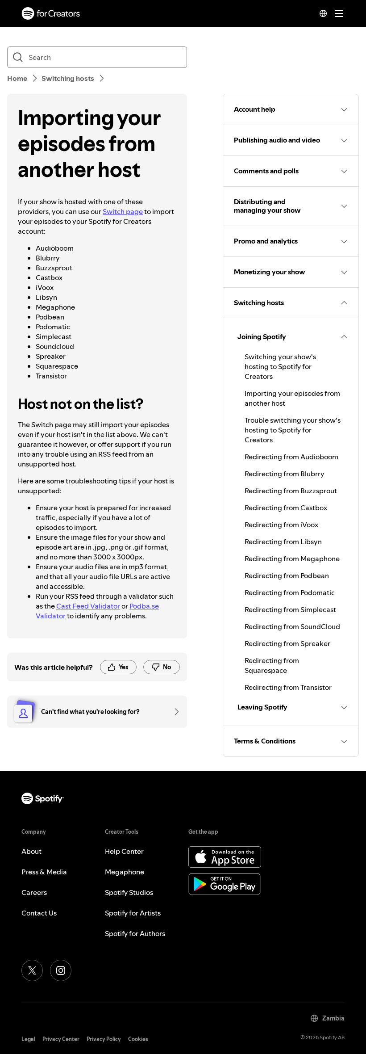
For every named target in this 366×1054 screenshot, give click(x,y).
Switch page (123, 211)
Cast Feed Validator (88, 606)
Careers (34, 892)
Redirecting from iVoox (281, 524)
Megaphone (124, 872)
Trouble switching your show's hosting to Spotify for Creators (293, 430)
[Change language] (323, 13)
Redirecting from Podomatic (290, 592)
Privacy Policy (104, 1039)
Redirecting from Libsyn (283, 541)
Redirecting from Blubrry (284, 474)
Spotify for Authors (135, 933)
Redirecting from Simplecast (290, 609)
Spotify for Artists (133, 913)
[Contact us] (173, 711)
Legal (28, 1039)
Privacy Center (60, 1039)
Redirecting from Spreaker (287, 643)
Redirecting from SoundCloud (292, 626)
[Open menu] (339, 13)
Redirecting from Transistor (288, 687)
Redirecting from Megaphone (292, 558)
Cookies (138, 1039)
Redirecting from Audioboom (291, 457)
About (31, 851)
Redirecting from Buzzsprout (291, 491)
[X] (32, 970)
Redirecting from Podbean (287, 575)
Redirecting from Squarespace (272, 665)
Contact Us (39, 913)
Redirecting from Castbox (286, 507)
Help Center (124, 851)
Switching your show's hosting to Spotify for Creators (280, 366)
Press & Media (44, 872)
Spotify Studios (129, 892)
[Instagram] (60, 970)
